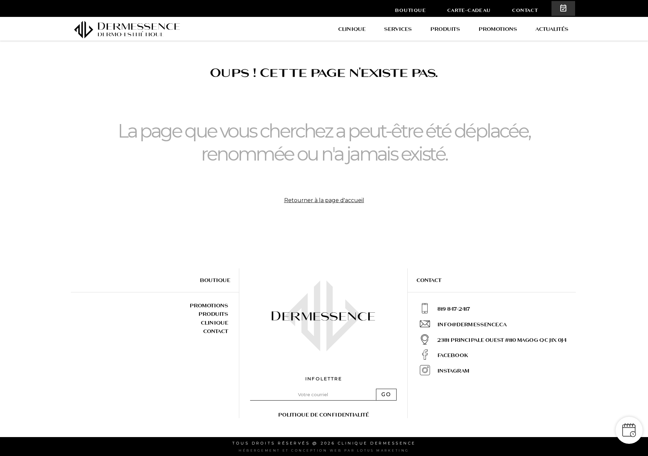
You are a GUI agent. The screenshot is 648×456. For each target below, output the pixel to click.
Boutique (410, 10)
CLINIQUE (352, 29)
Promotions (498, 29)
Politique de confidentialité (323, 414)
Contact (525, 10)
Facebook (452, 355)
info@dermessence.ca (472, 324)
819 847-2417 (453, 309)
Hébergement (259, 450)
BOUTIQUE (215, 280)
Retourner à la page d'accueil (324, 200)
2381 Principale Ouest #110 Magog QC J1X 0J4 (501, 340)
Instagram (453, 370)
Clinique (214, 322)
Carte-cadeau (469, 10)
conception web (316, 450)
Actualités (552, 29)
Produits (445, 29)
